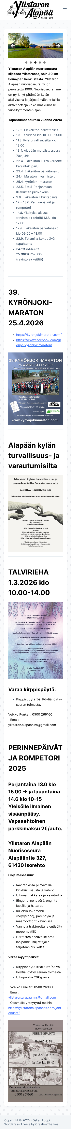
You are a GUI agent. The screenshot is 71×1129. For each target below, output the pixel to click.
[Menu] (65, 10)
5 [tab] (44, 62)
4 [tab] (40, 62)
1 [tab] (26, 62)
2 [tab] (31, 62)
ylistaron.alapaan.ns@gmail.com (32, 725)
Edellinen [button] (12, 45)
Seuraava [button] (58, 45)
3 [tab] (35, 62)
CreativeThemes (46, 1124)
